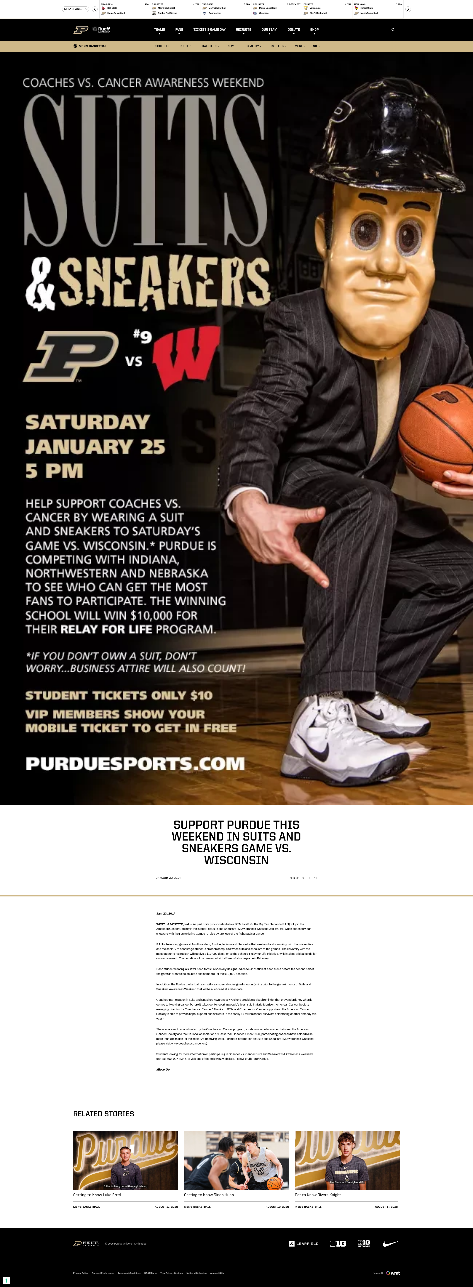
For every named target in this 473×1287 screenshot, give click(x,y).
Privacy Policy (80, 1273)
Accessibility (217, 1273)
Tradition (276, 46)
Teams (159, 29)
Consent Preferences (103, 1273)
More (299, 46)
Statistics (209, 46)
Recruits (243, 29)
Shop (314, 29)
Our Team (269, 29)
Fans (179, 29)
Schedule (162, 46)
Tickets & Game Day (209, 29)
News (231, 46)
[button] (95, 9)
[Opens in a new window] (303, 1244)
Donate (294, 29)
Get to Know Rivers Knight (318, 1195)
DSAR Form (150, 1273)
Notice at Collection (196, 1273)
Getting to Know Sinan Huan (209, 1195)
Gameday (252, 46)
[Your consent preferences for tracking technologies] (6, 1280)
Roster (185, 46)
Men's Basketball (86, 1206)
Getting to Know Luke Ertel (97, 1195)
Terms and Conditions (129, 1273)
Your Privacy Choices (171, 1273)
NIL (315, 46)
